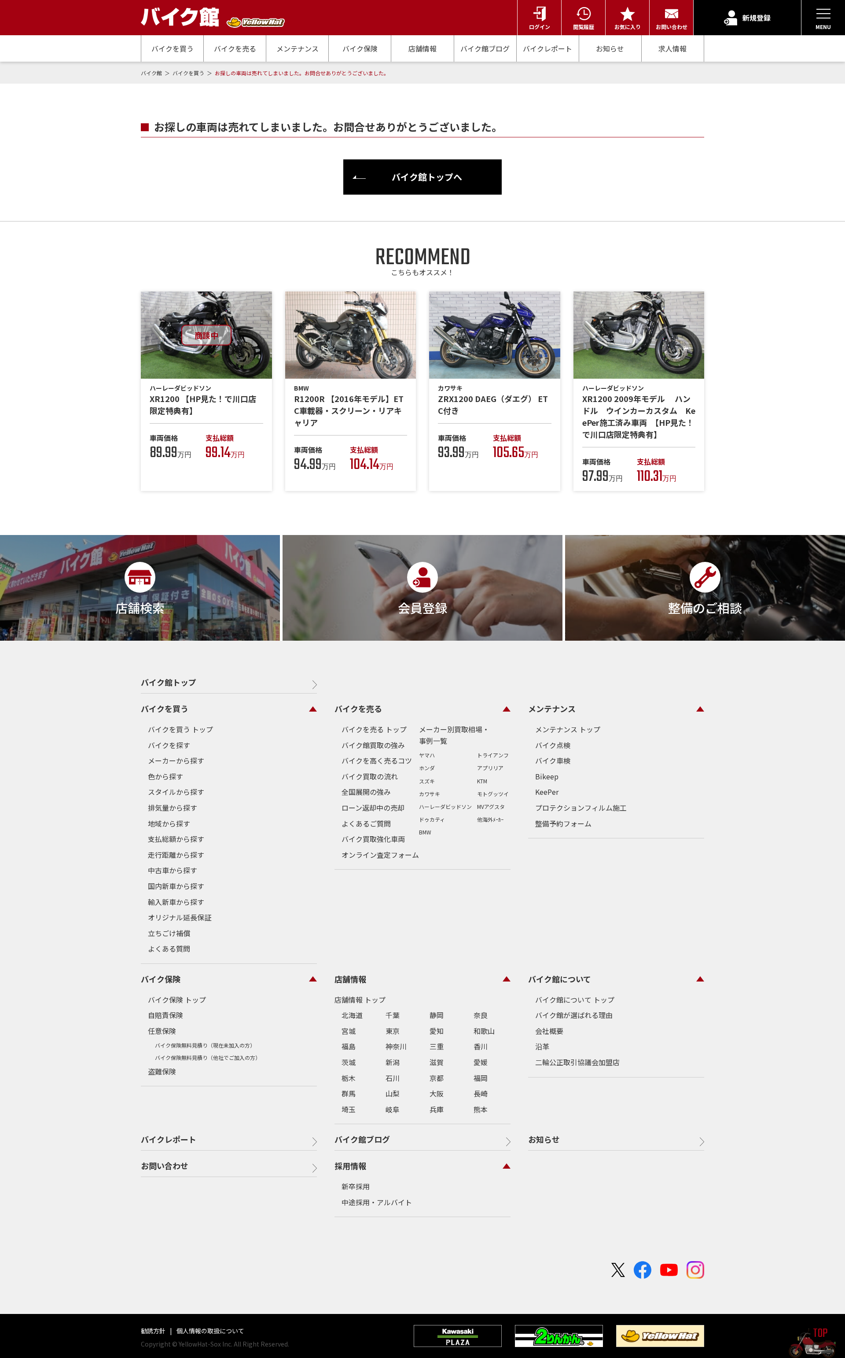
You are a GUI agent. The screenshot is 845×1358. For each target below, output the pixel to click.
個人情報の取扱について (209, 1330)
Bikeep (546, 776)
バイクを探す (169, 745)
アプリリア (490, 767)
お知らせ (610, 48)
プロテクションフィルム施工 (581, 807)
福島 (349, 1046)
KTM (482, 781)
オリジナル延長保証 (179, 917)
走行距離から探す (176, 854)
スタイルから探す (176, 791)
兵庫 (437, 1109)
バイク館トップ (168, 682)
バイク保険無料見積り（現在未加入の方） (205, 1045)
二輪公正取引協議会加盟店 (577, 1062)
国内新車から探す (176, 886)
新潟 (393, 1062)
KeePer (546, 791)
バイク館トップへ (427, 176)
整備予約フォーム (563, 823)
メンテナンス (297, 48)
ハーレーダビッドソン (445, 806)
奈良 (481, 1015)
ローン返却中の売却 (373, 807)
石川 (393, 1078)
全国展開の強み (366, 791)
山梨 (393, 1093)
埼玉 (349, 1109)
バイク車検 (552, 760)
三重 (437, 1046)
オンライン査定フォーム (380, 854)
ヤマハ (427, 755)
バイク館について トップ (574, 999)
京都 (437, 1078)
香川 (481, 1046)
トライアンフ (493, 755)
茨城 (349, 1062)
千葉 (393, 1015)
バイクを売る (235, 48)
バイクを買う (172, 48)
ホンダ (427, 767)
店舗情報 (422, 48)
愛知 (437, 1031)
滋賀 (437, 1062)
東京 (393, 1031)
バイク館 (152, 73)
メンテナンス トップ (567, 729)
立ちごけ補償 (169, 933)
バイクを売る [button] (358, 708)
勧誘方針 (154, 1330)
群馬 (349, 1093)
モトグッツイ (493, 793)
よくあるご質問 (366, 823)
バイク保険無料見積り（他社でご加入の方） (208, 1057)
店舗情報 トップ (360, 999)
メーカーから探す (176, 760)
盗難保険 (162, 1071)
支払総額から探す (176, 839)
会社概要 (549, 1031)
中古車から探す (172, 870)
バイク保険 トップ (177, 999)
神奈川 (396, 1046)
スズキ (427, 781)
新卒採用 (356, 1186)
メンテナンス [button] (552, 708)
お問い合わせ (164, 1165)
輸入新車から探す (176, 902)
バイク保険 (360, 48)
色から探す (165, 776)
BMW (425, 832)
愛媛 (481, 1062)
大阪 (437, 1093)
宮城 (349, 1031)
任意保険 (162, 1031)
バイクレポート (547, 48)
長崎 (481, 1093)
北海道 (352, 1015)
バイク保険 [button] (160, 979)
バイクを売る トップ (374, 729)
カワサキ (429, 793)
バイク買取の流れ (370, 776)
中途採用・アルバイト (377, 1202)
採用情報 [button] (350, 1165)
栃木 (349, 1078)
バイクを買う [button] (164, 708)
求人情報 (672, 48)
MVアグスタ (491, 806)
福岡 (481, 1078)
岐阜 (393, 1109)
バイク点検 (552, 745)
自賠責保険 (165, 1015)
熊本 (481, 1109)
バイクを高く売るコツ (377, 760)
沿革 (542, 1046)
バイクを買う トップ (180, 729)
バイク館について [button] (559, 979)
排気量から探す (172, 807)
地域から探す (169, 823)
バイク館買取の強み (373, 745)
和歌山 (484, 1031)
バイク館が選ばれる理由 (574, 1015)
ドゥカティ (432, 819)
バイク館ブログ (485, 48)
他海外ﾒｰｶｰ (490, 819)
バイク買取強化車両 (373, 839)
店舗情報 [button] (350, 979)
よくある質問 (169, 948)
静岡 (437, 1015)
